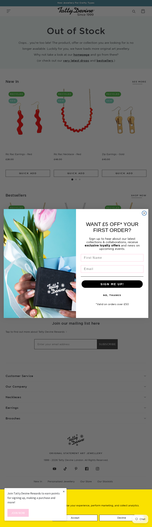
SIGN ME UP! (112, 284)
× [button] (64, 491)
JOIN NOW (18, 513)
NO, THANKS (112, 295)
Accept (75, 517)
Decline (121, 517)
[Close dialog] (144, 213)
